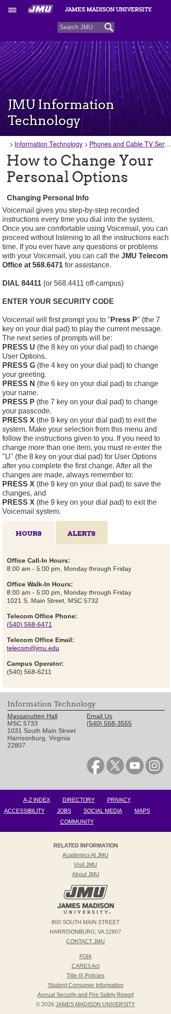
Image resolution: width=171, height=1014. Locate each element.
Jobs (64, 811)
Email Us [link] (99, 716)
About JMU (85, 874)
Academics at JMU (85, 855)
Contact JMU (85, 941)
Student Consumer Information (86, 985)
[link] (95, 772)
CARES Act (85, 966)
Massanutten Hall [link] (32, 716)
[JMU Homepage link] (85, 912)
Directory (78, 800)
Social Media (102, 811)
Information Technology (49, 143)
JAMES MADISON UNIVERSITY (95, 1004)
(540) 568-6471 (29, 624)
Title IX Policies (85, 975)
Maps (142, 811)
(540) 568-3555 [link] (109, 723)
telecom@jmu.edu (33, 648)
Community (77, 822)
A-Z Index (36, 800)
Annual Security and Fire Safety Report (85, 995)
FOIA (85, 956)
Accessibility (24, 811)
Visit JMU (85, 865)
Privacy (119, 800)
